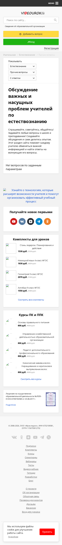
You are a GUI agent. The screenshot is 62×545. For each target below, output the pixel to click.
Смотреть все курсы (31, 379)
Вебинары (31, 461)
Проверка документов (31, 500)
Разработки (31, 476)
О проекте (31, 488)
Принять (47, 531)
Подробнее (11, 405)
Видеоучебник (31, 469)
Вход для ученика (31, 511)
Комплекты (31, 449)
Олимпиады (31, 457)
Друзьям (31, 504)
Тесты (31, 465)
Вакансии (31, 507)
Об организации (31, 492)
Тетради (31, 472)
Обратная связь (31, 496)
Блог (31, 480)
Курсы (31, 453)
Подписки (31, 445)
